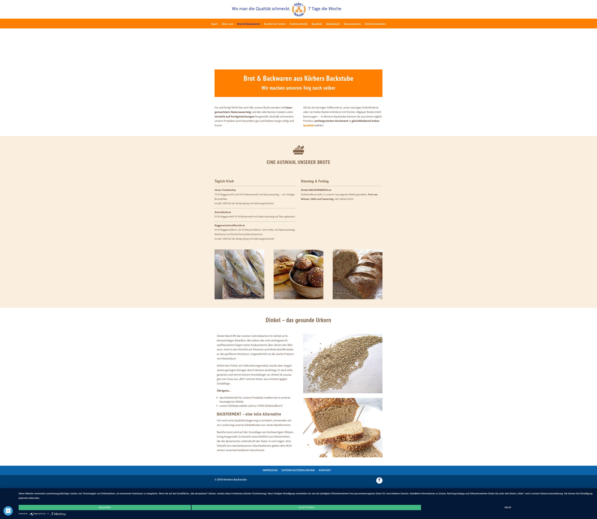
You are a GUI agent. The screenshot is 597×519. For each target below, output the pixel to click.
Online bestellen (375, 24)
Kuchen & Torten (275, 24)
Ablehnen (105, 507)
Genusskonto (352, 24)
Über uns (227, 24)
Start (214, 24)
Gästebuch (333, 24)
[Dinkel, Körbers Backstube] (342, 392)
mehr (507, 507)
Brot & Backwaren (248, 24)
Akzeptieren (306, 507)
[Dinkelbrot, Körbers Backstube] (342, 456)
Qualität (317, 24)
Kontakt (325, 470)
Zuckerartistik (299, 24)
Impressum (270, 470)
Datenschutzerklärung (298, 470)
